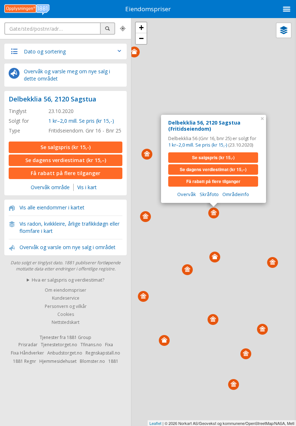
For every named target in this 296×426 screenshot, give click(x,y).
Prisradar (28, 345)
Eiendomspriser (148, 9)
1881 (113, 361)
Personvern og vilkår (66, 306)
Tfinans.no (91, 345)
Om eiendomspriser (65, 290)
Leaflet (155, 423)
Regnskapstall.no (103, 353)
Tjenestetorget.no (59, 345)
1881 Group (79, 337)
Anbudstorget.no (64, 353)
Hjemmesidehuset (58, 361)
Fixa (109, 345)
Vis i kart (87, 187)
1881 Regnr (24, 361)
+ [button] (141, 27)
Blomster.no (92, 361)
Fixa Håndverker (27, 353)
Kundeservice (65, 298)
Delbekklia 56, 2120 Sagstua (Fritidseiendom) (204, 125)
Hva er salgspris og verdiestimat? (68, 280)
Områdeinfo (235, 194)
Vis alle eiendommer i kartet (51, 207)
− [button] (141, 38)
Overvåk (186, 194)
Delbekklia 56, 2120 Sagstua (52, 99)
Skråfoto (209, 194)
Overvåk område (50, 187)
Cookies (65, 314)
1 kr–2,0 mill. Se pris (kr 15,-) (81, 120)
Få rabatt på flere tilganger (65, 173)
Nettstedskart (65, 323)
